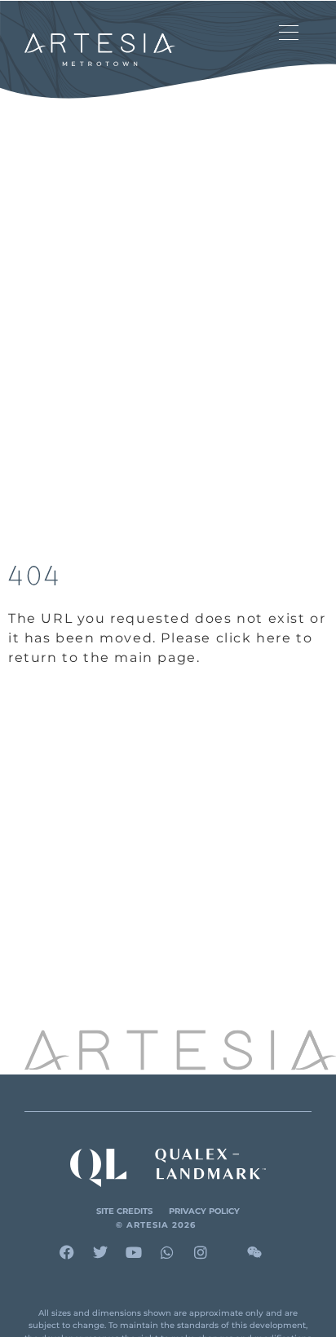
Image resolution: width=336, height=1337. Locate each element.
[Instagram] (200, 1252)
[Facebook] (67, 1252)
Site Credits (124, 1211)
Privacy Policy (204, 1211)
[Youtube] (133, 1252)
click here (254, 638)
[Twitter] (100, 1252)
